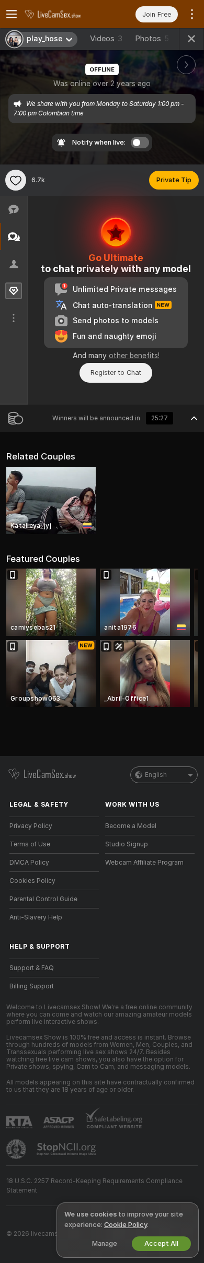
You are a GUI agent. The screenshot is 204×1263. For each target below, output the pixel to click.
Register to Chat (115, 372)
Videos (106, 38)
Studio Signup (126, 844)
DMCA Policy (29, 862)
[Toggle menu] (11, 14)
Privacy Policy (30, 826)
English (156, 774)
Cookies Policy (32, 880)
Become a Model (130, 826)
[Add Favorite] (15, 180)
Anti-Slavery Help (35, 917)
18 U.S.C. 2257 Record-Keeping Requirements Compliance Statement (94, 1185)
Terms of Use (29, 844)
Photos (152, 38)
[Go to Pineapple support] (17, 1149)
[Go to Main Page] (62, 14)
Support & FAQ (31, 968)
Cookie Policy (125, 1225)
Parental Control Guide (43, 899)
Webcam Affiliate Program (144, 862)
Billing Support (31, 986)
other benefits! (134, 355)
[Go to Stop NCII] (67, 1149)
